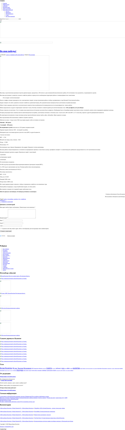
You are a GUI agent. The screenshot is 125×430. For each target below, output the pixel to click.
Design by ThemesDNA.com (6, 426)
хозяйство (23, 199)
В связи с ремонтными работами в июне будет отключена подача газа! (17, 401)
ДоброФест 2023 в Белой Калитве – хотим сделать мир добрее (49, 408)
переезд (8, 370)
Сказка (4, 266)
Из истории (32, 54)
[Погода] (2, 235)
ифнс (68, 368)
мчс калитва (95, 368)
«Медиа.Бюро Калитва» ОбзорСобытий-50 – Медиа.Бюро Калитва (16, 418)
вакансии (36, 368)
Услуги (7, 11)
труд (19, 199)
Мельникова (27, 368)
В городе (5, 250)
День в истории (7, 8)
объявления (109, 368)
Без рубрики (6, 249)
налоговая (99, 368)
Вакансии (8, 12)
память (121, 368)
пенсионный (2, 370)
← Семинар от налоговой (6, 201)
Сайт (1, 225)
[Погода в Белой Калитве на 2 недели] (11, 235)
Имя (1, 220)
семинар (44, 370)
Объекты (5, 259)
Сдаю (7, 15)
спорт (54, 370)
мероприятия (90, 368)
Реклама (5, 264)
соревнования (50, 370)
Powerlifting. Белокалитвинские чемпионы (44, 411)
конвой (81, 368)
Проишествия (6, 7)
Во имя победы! (8, 51)
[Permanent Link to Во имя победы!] (24, 90)
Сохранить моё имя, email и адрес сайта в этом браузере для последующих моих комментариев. (25, 228)
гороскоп (53, 368)
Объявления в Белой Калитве (8, 376)
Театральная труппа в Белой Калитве (9, 399)
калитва (16, 199)
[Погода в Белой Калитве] (8, 234)
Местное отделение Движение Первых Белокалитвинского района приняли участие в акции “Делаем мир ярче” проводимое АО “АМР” (34, 397)
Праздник (5, 262)
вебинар (40, 368)
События (5, 6)
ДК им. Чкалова (17, 368)
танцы (64, 370)
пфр (33, 370)
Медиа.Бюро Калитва (5, 40)
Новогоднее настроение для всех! (42, 414)
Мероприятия (6, 258)
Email (2, 223)
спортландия (58, 370)
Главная (5, 3)
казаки (71, 368)
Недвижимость (9, 13)
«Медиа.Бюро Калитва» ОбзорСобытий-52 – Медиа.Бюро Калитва (16, 408)
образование (104, 368)
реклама (40, 370)
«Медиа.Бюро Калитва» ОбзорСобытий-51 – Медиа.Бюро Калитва (16, 411)
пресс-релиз (26, 370)
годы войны (10, 199)
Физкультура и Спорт (8, 268)
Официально (6, 4)
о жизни (113, 368)
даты (63, 368)
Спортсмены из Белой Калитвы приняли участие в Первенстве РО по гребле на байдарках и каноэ (24, 396)
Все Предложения (10, 16)
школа (4, 269)
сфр (61, 370)
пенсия (6, 370)
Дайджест (5, 251)
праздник (20, 370)
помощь (14, 370)
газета (5, 199)
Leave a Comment (15, 54)
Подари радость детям (5, 400)
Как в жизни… (6, 255)
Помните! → (3, 200)
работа (35, 370)
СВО (33, 368)
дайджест (58, 368)
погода (11, 370)
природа (30, 370)
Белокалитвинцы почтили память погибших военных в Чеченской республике (53, 421)
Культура (5, 256)
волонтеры (44, 368)
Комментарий (4, 218)
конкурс (84, 368)
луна (87, 368)
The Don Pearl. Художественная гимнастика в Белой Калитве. (49, 418)
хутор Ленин (68, 370)
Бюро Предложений (8, 9)
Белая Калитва (6, 368)
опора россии (117, 368)
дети (65, 368)
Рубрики (2, 0)
